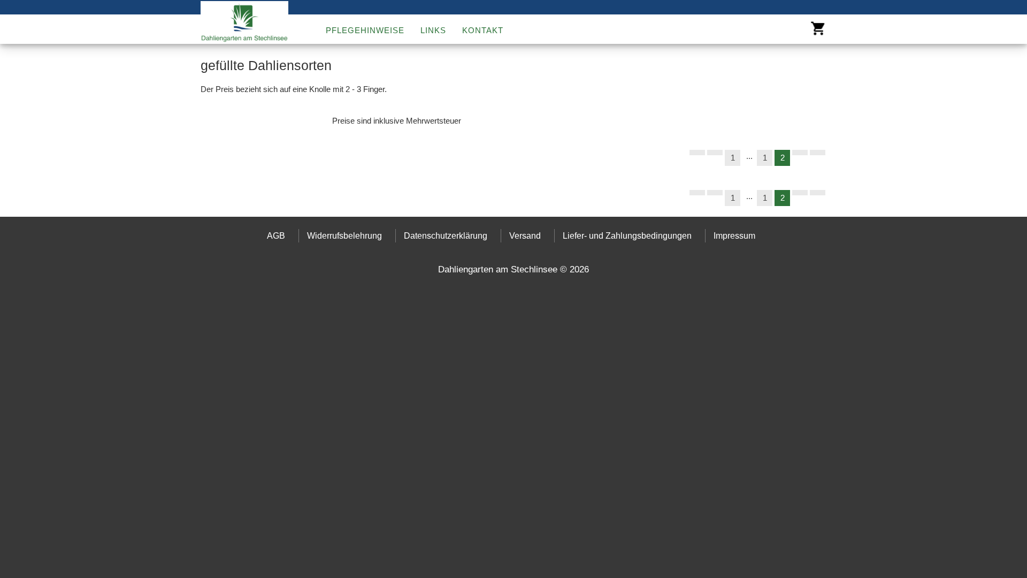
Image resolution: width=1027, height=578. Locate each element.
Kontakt (482, 30)
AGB (276, 235)
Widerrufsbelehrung (344, 235)
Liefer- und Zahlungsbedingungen (627, 235)
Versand (525, 235)
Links (433, 30)
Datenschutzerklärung (445, 235)
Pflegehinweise (365, 30)
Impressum (734, 235)
